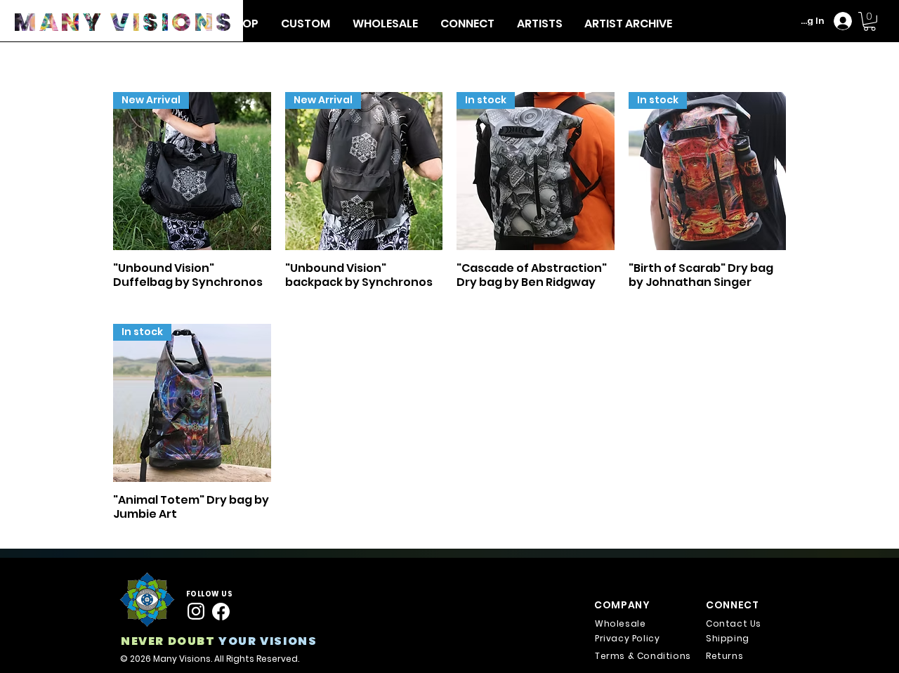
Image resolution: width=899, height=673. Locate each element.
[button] (539, 23)
